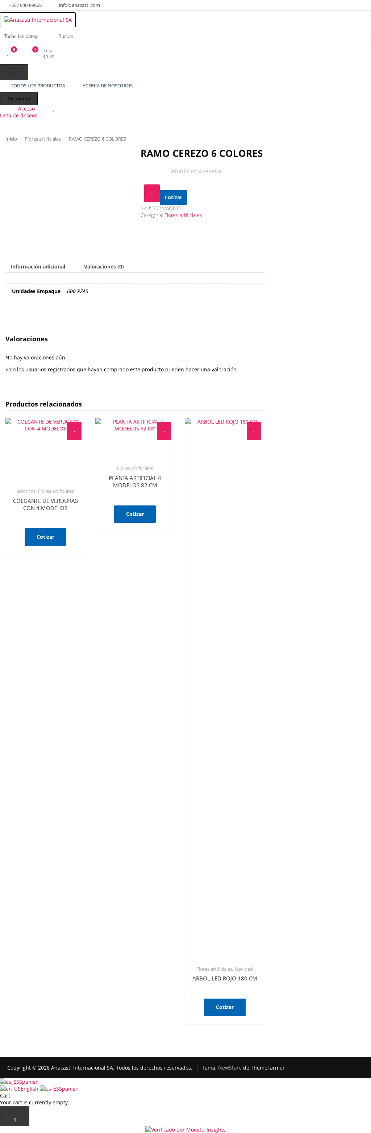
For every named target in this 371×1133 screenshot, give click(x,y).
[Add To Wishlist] (152, 193)
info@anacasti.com (79, 5)
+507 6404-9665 (25, 5)
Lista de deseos (18, 115)
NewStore (230, 1067)
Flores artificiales (43, 139)
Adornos (26, 491)
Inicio (11, 139)
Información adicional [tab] (38, 266)
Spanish (29, 1081)
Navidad (244, 969)
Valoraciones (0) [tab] (104, 266)
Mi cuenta (19, 98)
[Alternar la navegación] (14, 72)
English (30, 1088)
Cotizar (173, 197)
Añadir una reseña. (197, 171)
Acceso (26, 108)
